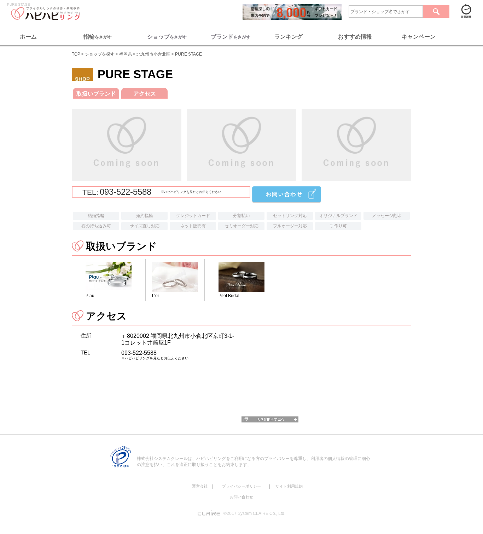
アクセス (144, 94)
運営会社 (200, 486)
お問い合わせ (241, 497)
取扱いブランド (96, 94)
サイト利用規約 (289, 486)
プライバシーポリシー (241, 486)
